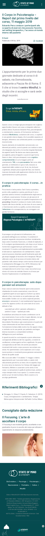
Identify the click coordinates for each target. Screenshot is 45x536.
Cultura (34, 485)
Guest (6, 38)
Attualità (22, 488)
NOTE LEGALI (10, 513)
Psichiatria (25, 485)
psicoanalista (25, 162)
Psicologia (22, 481)
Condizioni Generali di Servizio (25, 513)
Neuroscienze (13, 485)
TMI (13, 162)
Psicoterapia (34, 481)
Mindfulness (13, 135)
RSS (28, 516)
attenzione (6, 209)
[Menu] (4, 4)
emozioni (5, 301)
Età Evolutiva (11, 481)
